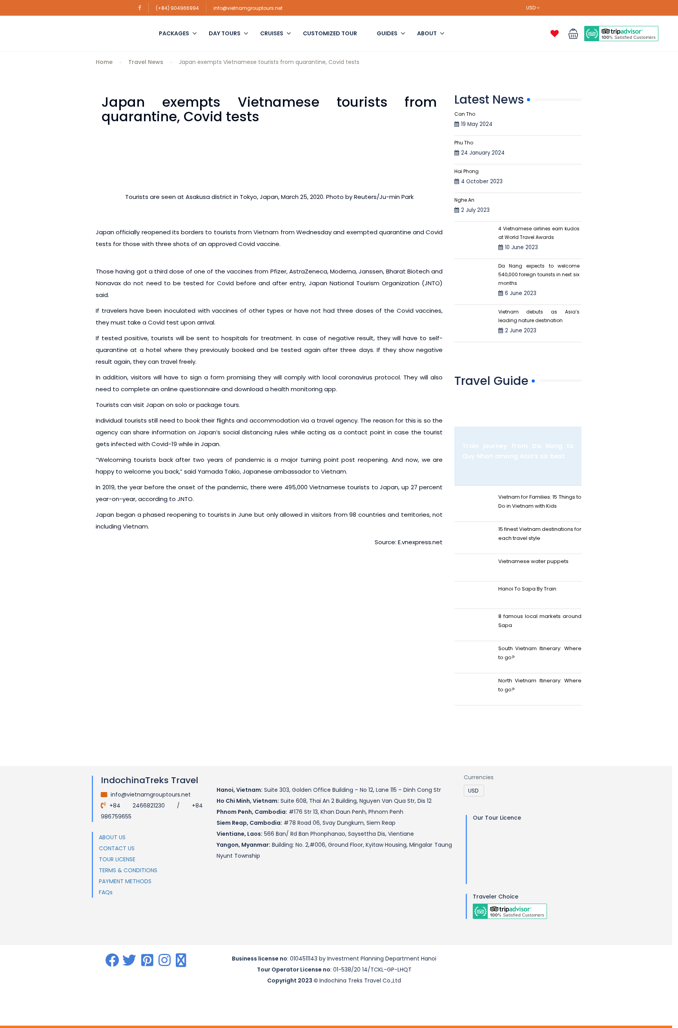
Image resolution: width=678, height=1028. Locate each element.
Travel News (145, 62)
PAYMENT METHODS (125, 881)
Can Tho (464, 114)
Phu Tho (463, 142)
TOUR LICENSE (117, 859)
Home (104, 62)
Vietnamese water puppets (533, 561)
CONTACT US (117, 848)
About (427, 33)
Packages (174, 33)
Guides (387, 33)
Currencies (479, 777)
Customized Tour (330, 33)
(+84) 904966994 (177, 8)
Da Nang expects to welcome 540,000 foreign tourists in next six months (539, 274)
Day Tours (225, 33)
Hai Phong (466, 171)
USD (531, 7)
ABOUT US (112, 837)
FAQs (106, 892)
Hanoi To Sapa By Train (527, 588)
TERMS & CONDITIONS (128, 870)
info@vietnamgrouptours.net (247, 8)
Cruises (271, 33)
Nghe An (464, 200)
